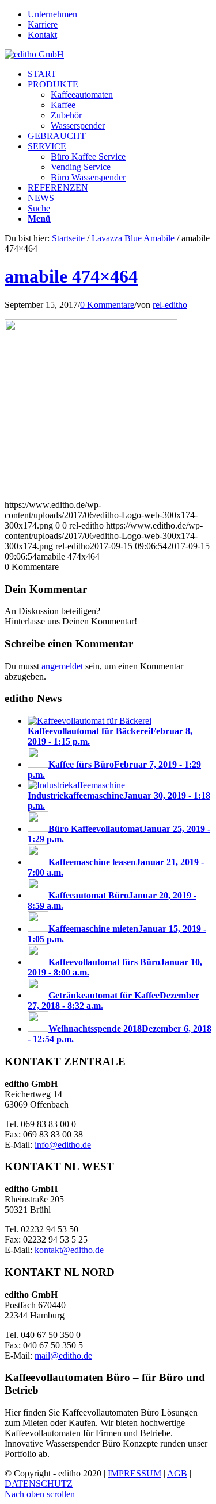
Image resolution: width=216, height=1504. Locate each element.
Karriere (43, 24)
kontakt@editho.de (69, 1250)
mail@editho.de (63, 1355)
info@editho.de (63, 1145)
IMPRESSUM (134, 1473)
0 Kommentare (107, 305)
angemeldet (62, 666)
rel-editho (170, 305)
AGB (177, 1473)
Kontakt (42, 35)
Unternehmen (52, 14)
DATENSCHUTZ (39, 1483)
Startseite (68, 238)
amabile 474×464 (71, 276)
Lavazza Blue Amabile (133, 238)
